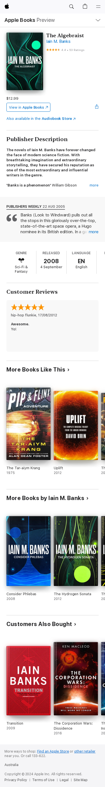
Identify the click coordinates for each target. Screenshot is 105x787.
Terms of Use (43, 780)
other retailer (84, 751)
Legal (64, 780)
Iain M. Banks (58, 41)
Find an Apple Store (53, 751)
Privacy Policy (15, 780)
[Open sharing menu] (97, 107)
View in (26, 107)
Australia (11, 765)
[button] (71, 6)
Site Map (81, 780)
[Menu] (98, 6)
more (94, 185)
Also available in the (39, 118)
